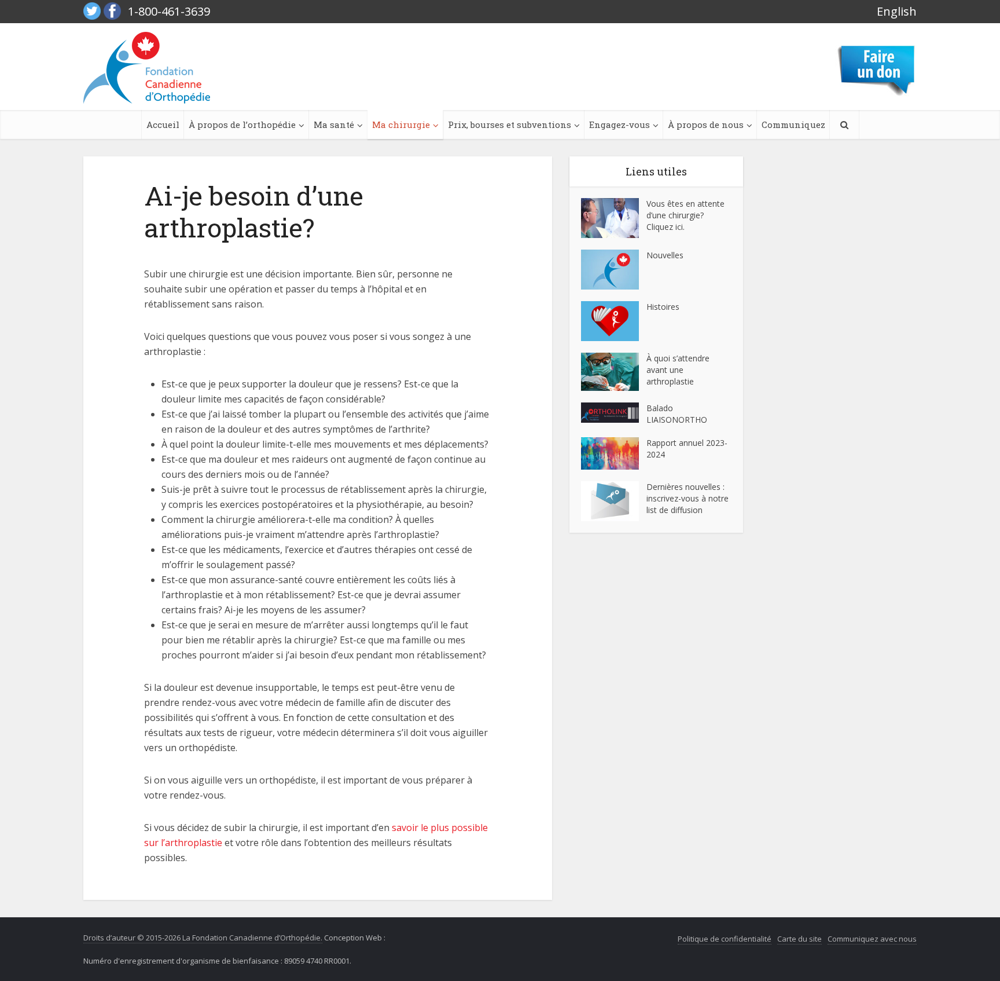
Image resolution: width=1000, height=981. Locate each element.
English (897, 11)
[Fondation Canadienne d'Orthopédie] (146, 68)
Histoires (662, 306)
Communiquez (793, 124)
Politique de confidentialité (724, 939)
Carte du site (799, 939)
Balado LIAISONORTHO (676, 413)
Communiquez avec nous (872, 939)
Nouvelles (664, 255)
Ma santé (334, 124)
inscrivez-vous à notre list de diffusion (687, 504)
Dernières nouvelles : (686, 486)
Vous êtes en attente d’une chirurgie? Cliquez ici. (685, 215)
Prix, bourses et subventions (509, 124)
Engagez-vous (619, 124)
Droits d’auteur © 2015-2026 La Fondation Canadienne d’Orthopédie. (202, 937)
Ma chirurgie (401, 124)
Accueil (162, 124)
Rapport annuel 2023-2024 (686, 448)
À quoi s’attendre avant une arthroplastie (677, 370)
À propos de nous (706, 124)
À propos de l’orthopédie (242, 124)
